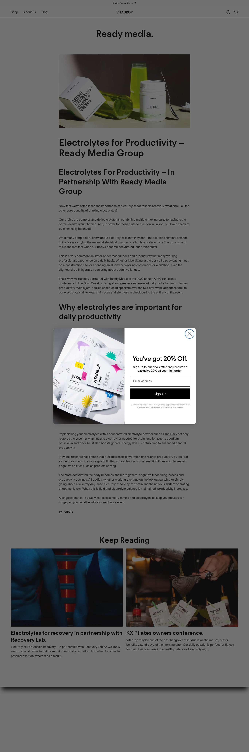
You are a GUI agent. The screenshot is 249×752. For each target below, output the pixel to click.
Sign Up (160, 394)
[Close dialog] (189, 333)
